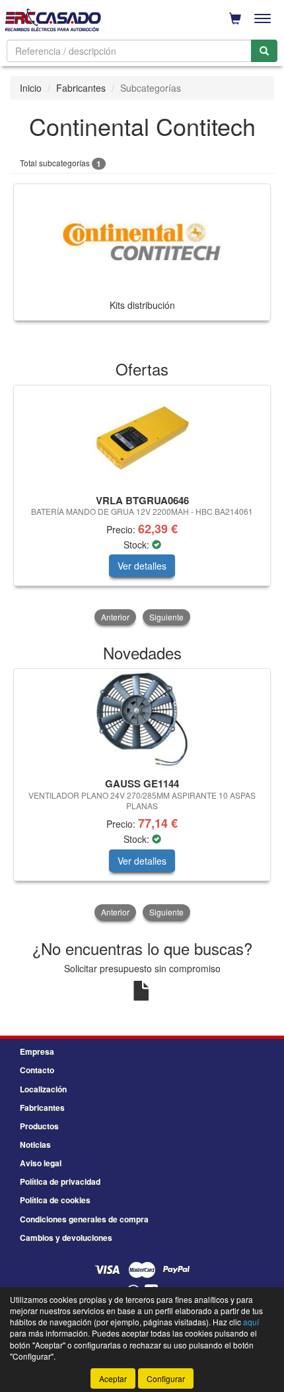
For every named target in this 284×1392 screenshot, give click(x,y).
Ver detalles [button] (142, 565)
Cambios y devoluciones (66, 1237)
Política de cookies (55, 1200)
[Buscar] (264, 51)
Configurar (166, 1378)
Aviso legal (40, 1163)
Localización (43, 1089)
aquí (251, 1321)
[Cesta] (235, 18)
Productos (39, 1126)
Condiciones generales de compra (84, 1219)
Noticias (35, 1144)
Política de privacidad (60, 1181)
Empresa (37, 1051)
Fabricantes (81, 87)
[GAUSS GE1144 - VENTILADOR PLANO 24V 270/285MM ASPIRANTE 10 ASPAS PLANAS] (142, 720)
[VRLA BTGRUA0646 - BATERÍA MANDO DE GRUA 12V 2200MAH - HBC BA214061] (142, 437)
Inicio (31, 87)
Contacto (37, 1070)
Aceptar (113, 1378)
